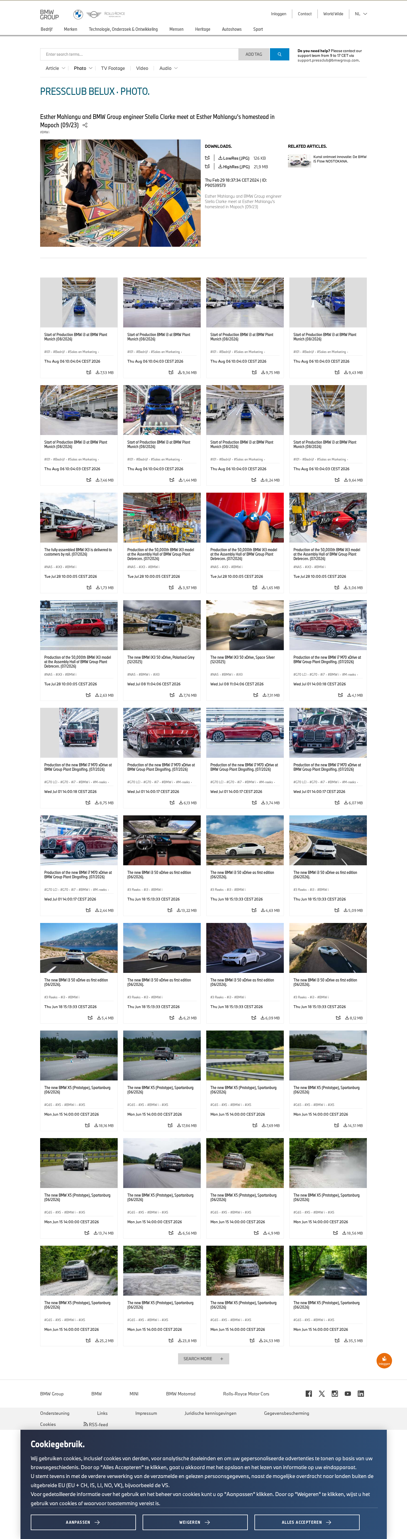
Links (102, 1413)
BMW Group (52, 1393)
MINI (134, 1393)
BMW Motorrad (180, 1393)
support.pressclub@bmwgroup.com (328, 60)
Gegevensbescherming (286, 1413)
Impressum (146, 1413)
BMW (96, 1393)
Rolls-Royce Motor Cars (246, 1393)
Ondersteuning (54, 1413)
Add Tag (254, 54)
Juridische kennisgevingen (210, 1413)
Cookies (48, 1424)
